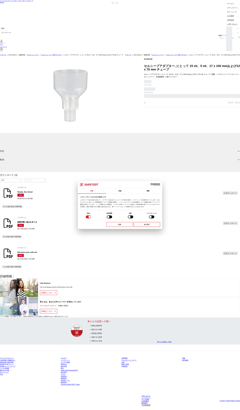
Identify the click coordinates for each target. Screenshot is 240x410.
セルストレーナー (33, 55)
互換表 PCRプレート (7, 364)
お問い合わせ (145, 396)
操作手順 (64, 366)
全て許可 (147, 224)
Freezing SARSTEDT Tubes (70, 384)
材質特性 (64, 378)
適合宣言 (64, 372)
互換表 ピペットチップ (7, 366)
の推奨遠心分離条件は (7, 360)
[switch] (109, 216)
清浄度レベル (65, 380)
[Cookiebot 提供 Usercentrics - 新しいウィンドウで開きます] (152, 184)
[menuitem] (233, 4)
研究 (62, 368)
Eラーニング (4, 372)
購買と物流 (125, 364)
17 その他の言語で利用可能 (12, 206)
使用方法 (64, 364)
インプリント (145, 398)
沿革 (123, 362)
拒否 (119, 224)
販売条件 (144, 403)
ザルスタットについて (129, 360)
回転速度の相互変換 (7, 362)
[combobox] (11, 180)
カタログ (64, 358)
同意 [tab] (91, 191)
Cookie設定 (146, 405)
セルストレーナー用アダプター (51, 55)
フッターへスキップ (26, 1)
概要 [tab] (148, 191)
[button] (2, 42)
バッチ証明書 (4, 368)
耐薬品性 (64, 382)
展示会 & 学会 (4, 370)
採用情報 (125, 358)
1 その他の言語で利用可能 (12, 267)
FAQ (1, 374)
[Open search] (239, 37)
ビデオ (63, 374)
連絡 (183, 358)
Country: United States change (230, 401)
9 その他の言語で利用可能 (12, 236)
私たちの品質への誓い (164, 342)
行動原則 (125, 366)
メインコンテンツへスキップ (10, 1)
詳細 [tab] (120, 191)
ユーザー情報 (65, 362)
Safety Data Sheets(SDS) (69, 370)
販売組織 (185, 360)
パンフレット (65, 360)
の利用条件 (145, 401)
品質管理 (64, 376)
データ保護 (145, 399)
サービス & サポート (7, 358)
